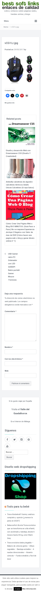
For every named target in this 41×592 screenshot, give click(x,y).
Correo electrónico (14, 359)
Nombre (9, 347)
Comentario (10, 311)
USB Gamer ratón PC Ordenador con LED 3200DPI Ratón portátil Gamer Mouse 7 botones (14, 267)
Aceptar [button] (17, 589)
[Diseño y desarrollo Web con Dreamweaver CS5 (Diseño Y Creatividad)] (20, 135)
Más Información (29, 589)
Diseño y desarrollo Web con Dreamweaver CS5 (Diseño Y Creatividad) (18, 153)
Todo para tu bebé (18, 506)
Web (6, 371)
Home (6, 27)
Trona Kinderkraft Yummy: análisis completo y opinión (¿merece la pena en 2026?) (21, 517)
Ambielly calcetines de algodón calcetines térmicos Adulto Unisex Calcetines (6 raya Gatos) (20, 185)
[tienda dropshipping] (20, 486)
